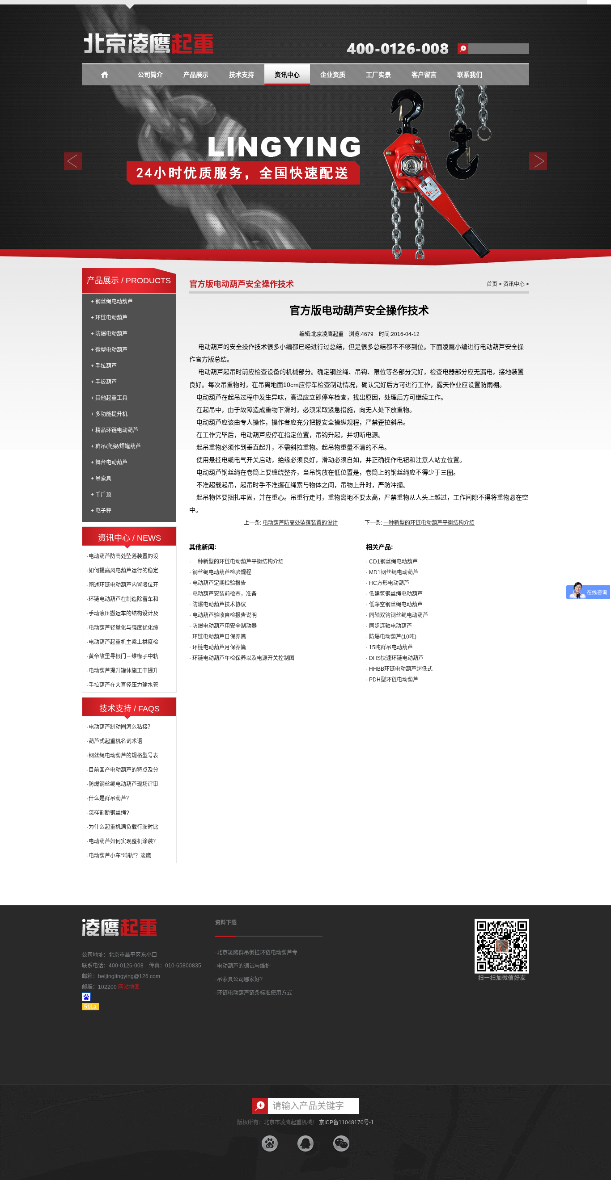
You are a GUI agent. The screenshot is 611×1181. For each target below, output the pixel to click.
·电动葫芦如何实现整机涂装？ (122, 841)
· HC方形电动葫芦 (387, 583)
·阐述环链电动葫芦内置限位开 (122, 585)
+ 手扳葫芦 (104, 382)
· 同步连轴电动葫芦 (389, 626)
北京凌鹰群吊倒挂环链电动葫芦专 (256, 953)
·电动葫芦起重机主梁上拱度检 (122, 642)
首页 (492, 284)
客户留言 (424, 74)
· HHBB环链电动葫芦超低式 (399, 669)
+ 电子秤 (101, 511)
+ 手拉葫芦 (104, 366)
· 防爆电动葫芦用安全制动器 (223, 626)
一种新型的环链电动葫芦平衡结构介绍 (429, 523)
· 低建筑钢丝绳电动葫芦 (394, 594)
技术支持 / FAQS (129, 708)
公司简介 (150, 74)
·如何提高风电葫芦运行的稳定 (122, 570)
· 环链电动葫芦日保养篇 (217, 637)
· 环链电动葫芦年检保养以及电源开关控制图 (241, 658)
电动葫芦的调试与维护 (243, 966)
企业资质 (332, 74)
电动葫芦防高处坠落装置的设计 (300, 523)
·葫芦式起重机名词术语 (114, 741)
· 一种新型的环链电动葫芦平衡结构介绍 (236, 562)
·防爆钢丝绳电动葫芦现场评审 (122, 784)
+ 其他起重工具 (109, 398)
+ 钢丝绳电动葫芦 (112, 301)
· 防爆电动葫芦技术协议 (217, 604)
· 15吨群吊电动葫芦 (389, 647)
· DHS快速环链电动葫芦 (395, 658)
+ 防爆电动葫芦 (109, 334)
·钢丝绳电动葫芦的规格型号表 (122, 755)
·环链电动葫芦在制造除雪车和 (122, 599)
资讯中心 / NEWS (129, 538)
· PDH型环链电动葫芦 (392, 680)
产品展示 (195, 74)
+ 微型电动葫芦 (109, 350)
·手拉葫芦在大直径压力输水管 (122, 685)
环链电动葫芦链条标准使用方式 (253, 993)
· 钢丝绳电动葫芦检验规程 (220, 572)
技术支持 (241, 74)
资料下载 (226, 923)
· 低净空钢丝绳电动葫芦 (394, 604)
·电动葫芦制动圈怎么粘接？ (120, 727)
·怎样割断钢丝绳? (108, 813)
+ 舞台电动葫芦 (109, 462)
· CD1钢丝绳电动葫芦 (392, 562)
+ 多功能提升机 (109, 414)
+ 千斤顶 (101, 495)
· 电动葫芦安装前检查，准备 (223, 594)
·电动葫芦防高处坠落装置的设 (122, 556)
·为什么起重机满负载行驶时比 (122, 827)
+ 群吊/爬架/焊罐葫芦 (116, 446)
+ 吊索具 (101, 478)
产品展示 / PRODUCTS (129, 280)
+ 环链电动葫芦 (109, 318)
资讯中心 (287, 74)
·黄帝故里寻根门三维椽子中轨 (122, 656)
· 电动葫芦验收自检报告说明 (223, 615)
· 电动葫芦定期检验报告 (217, 583)
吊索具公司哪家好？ (240, 979)
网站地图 (129, 987)
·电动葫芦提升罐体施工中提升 (122, 671)
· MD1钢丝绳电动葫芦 (392, 572)
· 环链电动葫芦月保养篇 (217, 647)
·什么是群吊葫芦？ (109, 798)
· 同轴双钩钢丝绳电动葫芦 (397, 615)
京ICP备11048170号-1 (346, 1122)
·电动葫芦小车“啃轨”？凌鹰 (119, 856)
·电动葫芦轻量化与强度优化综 (122, 628)
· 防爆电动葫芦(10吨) (391, 637)
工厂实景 (378, 74)
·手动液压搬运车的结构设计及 (122, 613)
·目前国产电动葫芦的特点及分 (122, 770)
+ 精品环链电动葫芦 (114, 430)
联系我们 (469, 74)
